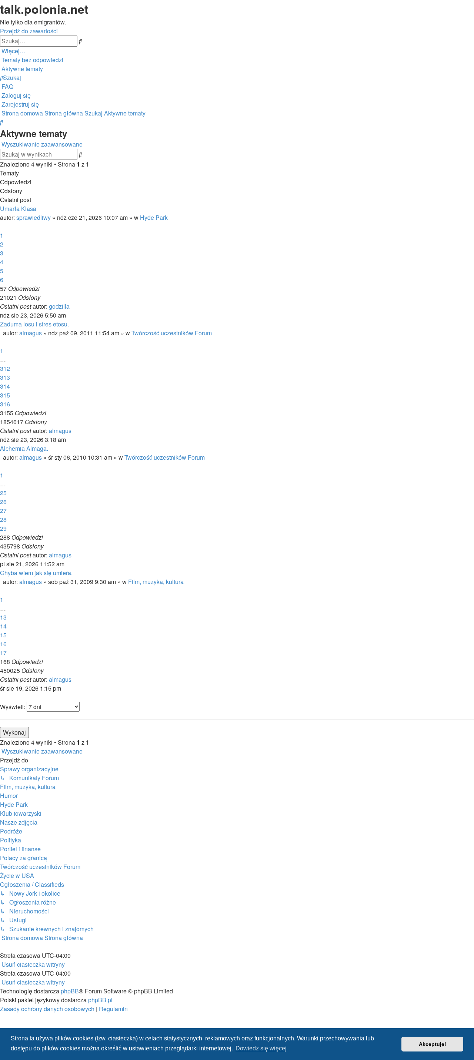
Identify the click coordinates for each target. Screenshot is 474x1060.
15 (3, 635)
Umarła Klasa (18, 208)
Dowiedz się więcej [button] (261, 1048)
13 (3, 617)
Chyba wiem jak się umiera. (36, 572)
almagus (30, 333)
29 (3, 528)
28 (3, 519)
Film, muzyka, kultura (156, 581)
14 (3, 626)
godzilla (59, 306)
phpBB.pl (100, 1000)
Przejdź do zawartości (29, 31)
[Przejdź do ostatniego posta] (72, 306)
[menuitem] (31, 60)
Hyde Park (154, 217)
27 (3, 510)
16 (3, 644)
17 (3, 652)
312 (5, 368)
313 (5, 377)
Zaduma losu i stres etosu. (34, 324)
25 (3, 493)
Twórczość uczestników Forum (171, 333)
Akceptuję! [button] (432, 1044)
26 (3, 501)
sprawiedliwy (33, 217)
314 (5, 386)
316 (5, 404)
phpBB (70, 991)
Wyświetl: (13, 706)
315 (5, 395)
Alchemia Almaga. (24, 448)
